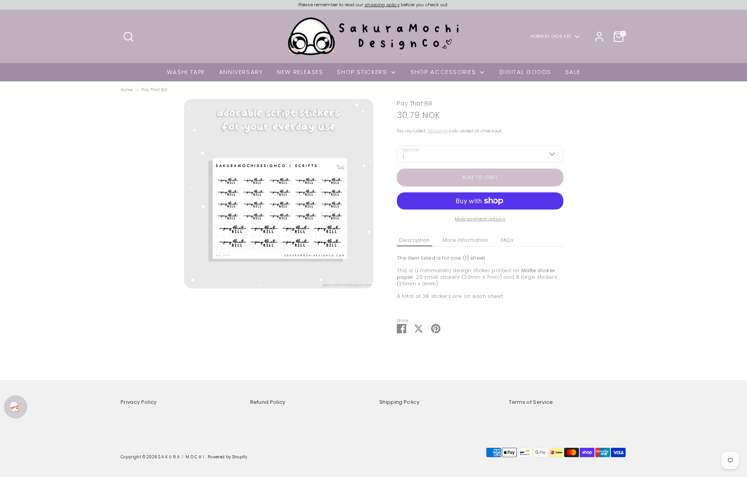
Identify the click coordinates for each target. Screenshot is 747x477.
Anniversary (241, 72)
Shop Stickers (363, 72)
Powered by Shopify (227, 456)
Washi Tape (186, 72)
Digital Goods (525, 72)
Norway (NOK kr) (551, 36)
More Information (465, 240)
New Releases (300, 72)
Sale (572, 72)
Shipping (438, 131)
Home (126, 90)
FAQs (507, 240)
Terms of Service (531, 402)
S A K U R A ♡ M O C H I (182, 456)
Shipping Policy (399, 402)
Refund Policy (268, 402)
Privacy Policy (139, 402)
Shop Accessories (444, 72)
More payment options (480, 219)
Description (414, 240)
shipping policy (382, 5)
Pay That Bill (154, 90)
